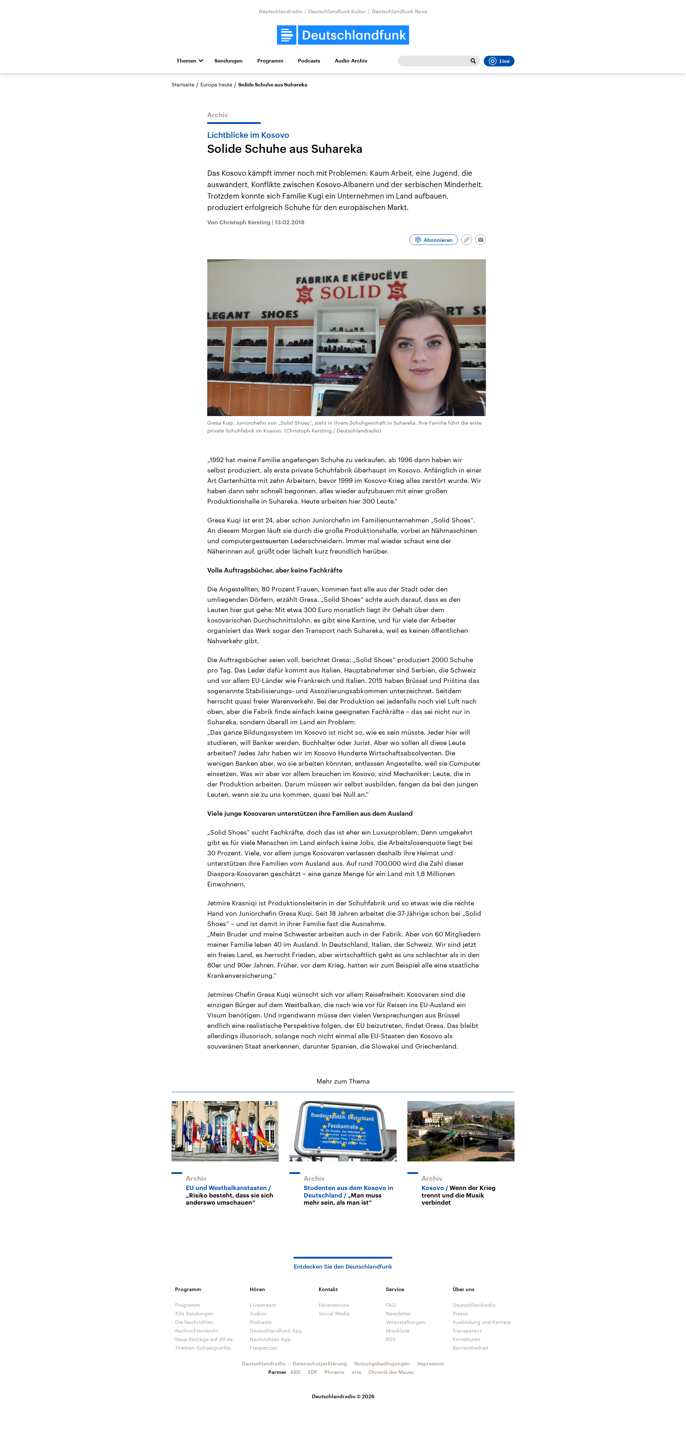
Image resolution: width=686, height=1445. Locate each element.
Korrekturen (467, 1339)
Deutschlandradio (281, 11)
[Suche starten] (473, 61)
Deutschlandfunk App (276, 1331)
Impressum (430, 1363)
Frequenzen (264, 1348)
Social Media (334, 1313)
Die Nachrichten (194, 1322)
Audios (258, 1313)
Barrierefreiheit (470, 1348)
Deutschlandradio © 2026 (343, 1396)
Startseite (183, 84)
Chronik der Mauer (391, 1372)
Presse (460, 1313)
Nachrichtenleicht (196, 1331)
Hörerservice (334, 1305)
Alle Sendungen (194, 1313)
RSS (391, 1339)
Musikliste (397, 1331)
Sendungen (228, 60)
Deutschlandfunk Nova (399, 11)
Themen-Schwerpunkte (203, 1348)
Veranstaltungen (405, 1322)
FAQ (391, 1305)
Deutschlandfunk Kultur (337, 11)
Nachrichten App (270, 1339)
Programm (270, 60)
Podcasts (309, 60)
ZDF (312, 1372)
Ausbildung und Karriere (482, 1322)
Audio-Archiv (351, 60)
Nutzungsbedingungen (382, 1363)
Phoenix (334, 1372)
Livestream (263, 1305)
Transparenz (467, 1331)
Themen (187, 60)
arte (356, 1372)
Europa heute (216, 84)
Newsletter (398, 1313)
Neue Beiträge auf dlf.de (204, 1339)
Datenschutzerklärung (320, 1363)
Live (504, 61)
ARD (295, 1372)
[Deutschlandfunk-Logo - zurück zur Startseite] (343, 35)
